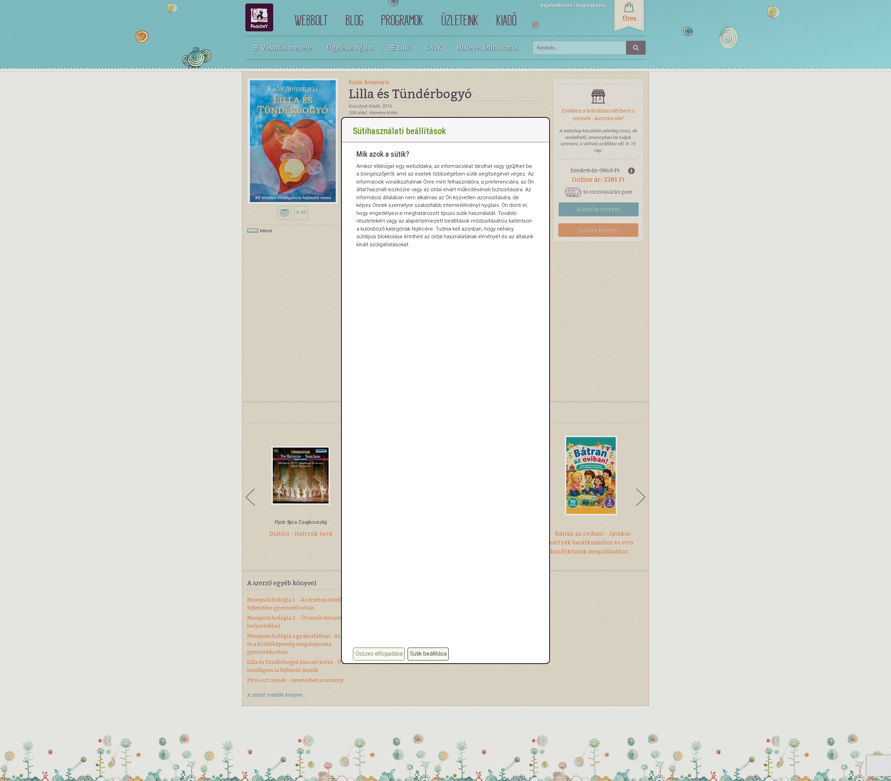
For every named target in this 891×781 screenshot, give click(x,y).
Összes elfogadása (379, 653)
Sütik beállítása (428, 653)
